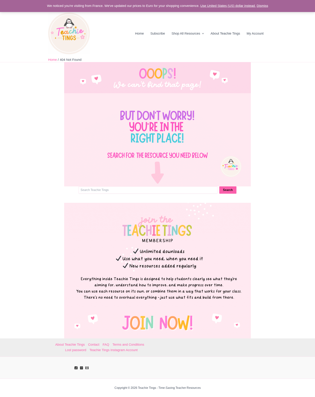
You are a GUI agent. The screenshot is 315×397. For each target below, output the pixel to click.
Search (228, 189)
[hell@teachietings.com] (87, 368)
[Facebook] (76, 368)
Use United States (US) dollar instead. (228, 6)
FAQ (106, 344)
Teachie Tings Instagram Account (114, 350)
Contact (93, 344)
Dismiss (262, 6)
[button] (202, 33)
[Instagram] (81, 368)
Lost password (75, 350)
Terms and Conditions (128, 344)
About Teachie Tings (70, 344)
